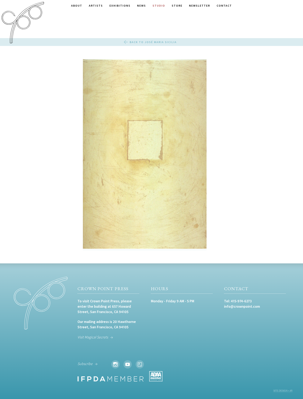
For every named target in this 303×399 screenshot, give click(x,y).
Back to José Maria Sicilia (153, 42)
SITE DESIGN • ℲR (282, 390)
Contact (224, 5)
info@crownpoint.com (242, 306)
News (141, 5)
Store (177, 5)
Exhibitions (119, 5)
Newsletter (199, 5)
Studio (159, 5)
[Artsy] (140, 364)
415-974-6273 (241, 301)
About (76, 5)
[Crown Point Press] (23, 23)
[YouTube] (127, 364)
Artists (96, 5)
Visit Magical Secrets (93, 337)
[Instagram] (115, 364)
